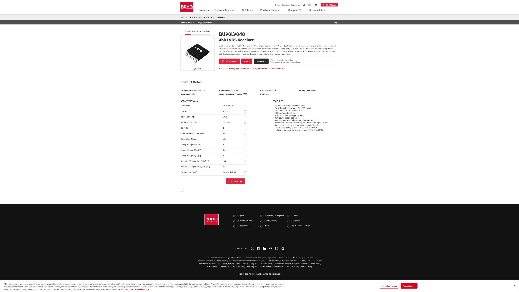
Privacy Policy (298, 258)
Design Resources (204, 22)
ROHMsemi (252, 248)
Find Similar (235, 181)
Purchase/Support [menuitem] (270, 10)
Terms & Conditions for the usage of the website (223, 258)
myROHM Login (329, 5)
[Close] (515, 286)
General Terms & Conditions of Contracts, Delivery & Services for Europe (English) (227, 264)
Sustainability (242, 225)
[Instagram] (276, 248)
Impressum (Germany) (205, 261)
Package (188, 31)
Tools (221, 68)
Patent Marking (222, 261)
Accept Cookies (409, 285)
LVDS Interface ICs (205, 17)
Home (182, 17)
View (199, 68)
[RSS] (246, 248)
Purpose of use (284, 258)
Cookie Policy (143, 289)
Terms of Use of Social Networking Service (260, 258)
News (277, 5)
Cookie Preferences (389, 285)
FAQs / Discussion (259, 68)
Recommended (231, 90)
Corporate (241, 215)
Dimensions (196, 31)
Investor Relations (244, 220)
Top (335, 22)
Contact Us (295, 5)
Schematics (206, 31)
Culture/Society (271, 220)
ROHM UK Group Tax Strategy (311, 261)
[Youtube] (270, 248)
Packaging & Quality (237, 68)
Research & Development (274, 215)
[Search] (304, 5)
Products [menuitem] (204, 10)
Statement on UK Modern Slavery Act (282, 261)
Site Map (310, 258)
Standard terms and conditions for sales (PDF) (248, 261)
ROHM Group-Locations (301, 225)
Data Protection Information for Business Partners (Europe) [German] (286, 267)
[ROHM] (186, 8)
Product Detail (186, 22)
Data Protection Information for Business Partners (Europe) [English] (232, 267)
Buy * (247, 61)
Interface (191, 17)
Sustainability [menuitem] (317, 10)
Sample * (261, 61)
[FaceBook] (258, 248)
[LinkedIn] (264, 248)
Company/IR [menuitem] (295, 10)
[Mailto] (283, 248)
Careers (285, 5)
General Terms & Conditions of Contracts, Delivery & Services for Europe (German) (291, 264)
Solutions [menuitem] (247, 10)
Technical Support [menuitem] (224, 10)
